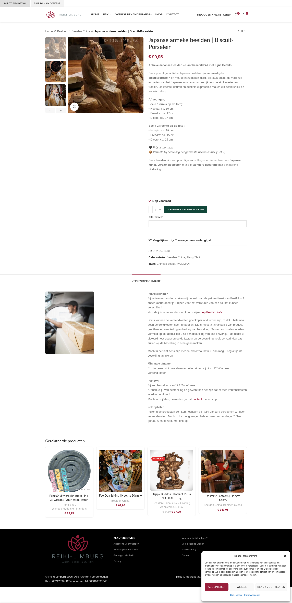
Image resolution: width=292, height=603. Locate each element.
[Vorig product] (238, 31)
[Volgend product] (245, 31)
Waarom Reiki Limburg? (195, 538)
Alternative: (156, 217)
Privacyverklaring (252, 595)
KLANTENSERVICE (124, 538)
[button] (285, 556)
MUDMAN (183, 263)
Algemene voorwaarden (126, 543)
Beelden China (81, 31)
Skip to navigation (14, 3)
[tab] (146, 279)
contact (197, 399)
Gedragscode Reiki (124, 555)
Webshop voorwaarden (126, 549)
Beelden (62, 31)
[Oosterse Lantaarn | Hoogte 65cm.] (222, 471)
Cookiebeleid (236, 595)
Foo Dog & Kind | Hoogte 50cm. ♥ (120, 495)
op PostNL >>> (212, 312)
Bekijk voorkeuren (271, 586)
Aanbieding (167, 506)
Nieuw (179, 506)
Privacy (117, 561)
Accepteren (216, 586)
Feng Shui (193, 257)
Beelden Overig (232, 504)
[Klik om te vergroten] (74, 107)
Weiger (242, 586)
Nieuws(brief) (189, 549)
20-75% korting (181, 503)
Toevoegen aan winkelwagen (185, 209)
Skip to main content (47, 3)
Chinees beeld (166, 263)
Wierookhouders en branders (69, 508)
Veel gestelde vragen (193, 543)
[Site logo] (63, 14)
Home (49, 31)
